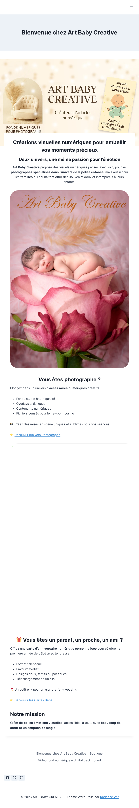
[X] (14, 778)
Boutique (96, 753)
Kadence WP (109, 797)
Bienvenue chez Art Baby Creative (61, 753)
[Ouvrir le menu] (131, 7)
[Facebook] (7, 778)
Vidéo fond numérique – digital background (69, 760)
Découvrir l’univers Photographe (37, 435)
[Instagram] (21, 778)
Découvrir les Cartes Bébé (33, 700)
